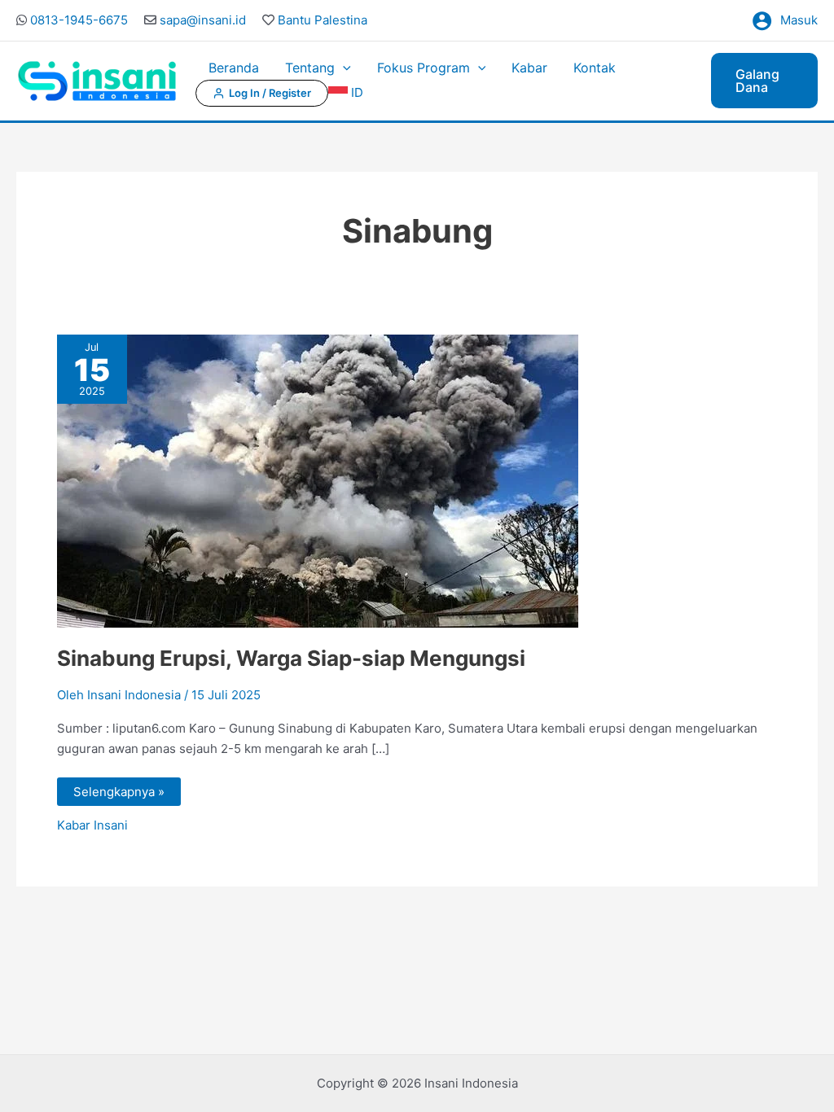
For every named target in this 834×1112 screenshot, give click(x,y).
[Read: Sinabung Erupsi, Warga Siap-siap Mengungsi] (317, 480)
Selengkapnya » (118, 788)
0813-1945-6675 (79, 20)
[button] (343, 67)
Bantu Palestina (322, 20)
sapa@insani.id (203, 20)
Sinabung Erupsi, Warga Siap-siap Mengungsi (291, 658)
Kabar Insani (92, 825)
